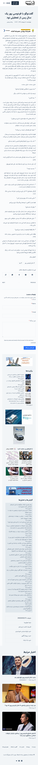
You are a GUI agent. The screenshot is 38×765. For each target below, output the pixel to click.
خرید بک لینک (27, 640)
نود (20, 263)
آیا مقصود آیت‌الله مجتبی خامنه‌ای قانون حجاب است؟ (15, 388)
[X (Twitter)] (9, 3)
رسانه (11, 22)
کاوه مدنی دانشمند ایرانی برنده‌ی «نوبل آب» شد (20, 580)
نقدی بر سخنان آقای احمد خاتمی (23, 576)
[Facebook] (32, 274)
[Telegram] (6, 3)
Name (33, 304)
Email (34, 312)
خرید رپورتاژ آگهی (26, 636)
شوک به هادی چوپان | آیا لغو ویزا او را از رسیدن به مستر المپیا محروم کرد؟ (20, 590)
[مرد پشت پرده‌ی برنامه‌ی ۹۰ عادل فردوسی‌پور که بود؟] (19, 693)
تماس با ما (22, 747)
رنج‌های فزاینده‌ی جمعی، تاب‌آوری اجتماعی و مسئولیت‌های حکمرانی (20, 556)
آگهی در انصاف (14, 747)
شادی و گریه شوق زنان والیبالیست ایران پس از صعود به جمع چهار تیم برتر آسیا (20, 538)
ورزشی (8, 22)
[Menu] (4, 3)
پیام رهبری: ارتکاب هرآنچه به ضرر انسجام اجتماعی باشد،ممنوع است (21, 506)
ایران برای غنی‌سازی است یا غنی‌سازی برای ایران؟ (20, 522)
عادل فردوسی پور (30, 263)
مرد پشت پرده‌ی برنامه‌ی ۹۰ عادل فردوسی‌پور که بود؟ (20, 705)
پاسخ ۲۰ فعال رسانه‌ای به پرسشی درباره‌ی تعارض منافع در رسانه (15, 376)
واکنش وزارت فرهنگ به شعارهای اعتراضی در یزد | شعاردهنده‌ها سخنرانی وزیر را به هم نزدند (15, 401)
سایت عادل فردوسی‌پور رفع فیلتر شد (25, 677)
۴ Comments (23, 680)
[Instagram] (7, 3)
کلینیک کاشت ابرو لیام (25, 627)
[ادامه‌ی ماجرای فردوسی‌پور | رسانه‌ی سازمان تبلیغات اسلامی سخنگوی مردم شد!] (19, 721)
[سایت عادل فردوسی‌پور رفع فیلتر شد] (19, 665)
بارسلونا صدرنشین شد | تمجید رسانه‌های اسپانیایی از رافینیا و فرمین (21, 562)
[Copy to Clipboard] (5, 274)
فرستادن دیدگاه (29, 348)
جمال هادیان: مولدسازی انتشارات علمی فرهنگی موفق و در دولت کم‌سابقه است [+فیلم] (19, 550)
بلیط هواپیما (27, 623)
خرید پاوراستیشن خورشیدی (23, 631)
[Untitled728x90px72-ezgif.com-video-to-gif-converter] (19, 30)
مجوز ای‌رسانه (5, 747)
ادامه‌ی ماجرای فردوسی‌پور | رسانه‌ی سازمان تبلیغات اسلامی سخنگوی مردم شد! (21, 734)
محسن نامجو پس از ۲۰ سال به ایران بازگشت (20, 566)
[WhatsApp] (12, 274)
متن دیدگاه (32, 321)
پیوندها (28, 747)
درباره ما (34, 747)
